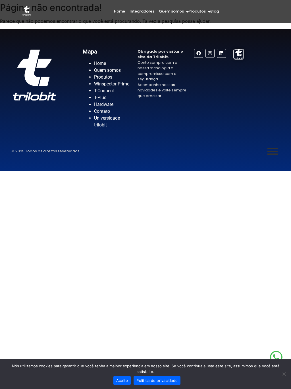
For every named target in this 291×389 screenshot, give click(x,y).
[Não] (284, 374)
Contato (102, 111)
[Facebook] (198, 53)
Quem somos (171, 11)
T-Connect (104, 90)
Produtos (197, 11)
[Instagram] (210, 53)
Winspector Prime (111, 84)
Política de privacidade (157, 380)
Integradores (142, 11)
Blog (214, 11)
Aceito (122, 380)
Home (119, 11)
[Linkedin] (221, 53)
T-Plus (100, 97)
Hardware (103, 104)
